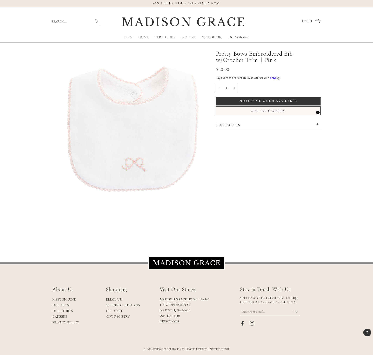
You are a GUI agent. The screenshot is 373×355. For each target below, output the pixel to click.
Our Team (61, 305)
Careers (59, 316)
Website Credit (219, 349)
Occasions (238, 37)
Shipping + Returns (123, 305)
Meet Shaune (64, 299)
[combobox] (76, 21)
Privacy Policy (65, 322)
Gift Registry (118, 316)
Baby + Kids (165, 37)
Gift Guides (212, 37)
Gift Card (115, 311)
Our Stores (62, 311)
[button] (318, 21)
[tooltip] (318, 112)
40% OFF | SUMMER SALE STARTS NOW (186, 3)
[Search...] (96, 21)
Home (143, 37)
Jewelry (188, 37)
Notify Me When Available (268, 101)
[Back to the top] (367, 332)
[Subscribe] (295, 312)
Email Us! (114, 299)
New (128, 37)
